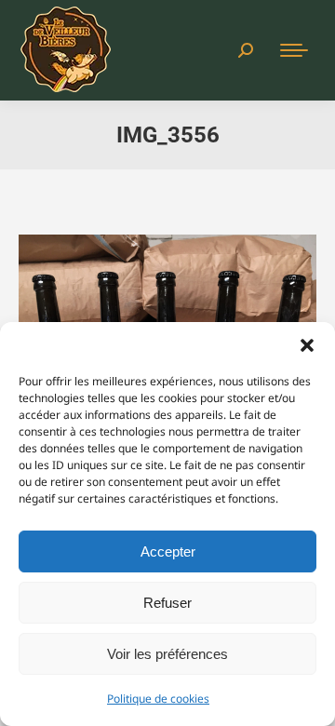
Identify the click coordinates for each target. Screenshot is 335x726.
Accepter (168, 551)
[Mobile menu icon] (294, 50)
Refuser (167, 603)
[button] (307, 345)
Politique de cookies (158, 698)
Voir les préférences (167, 654)
